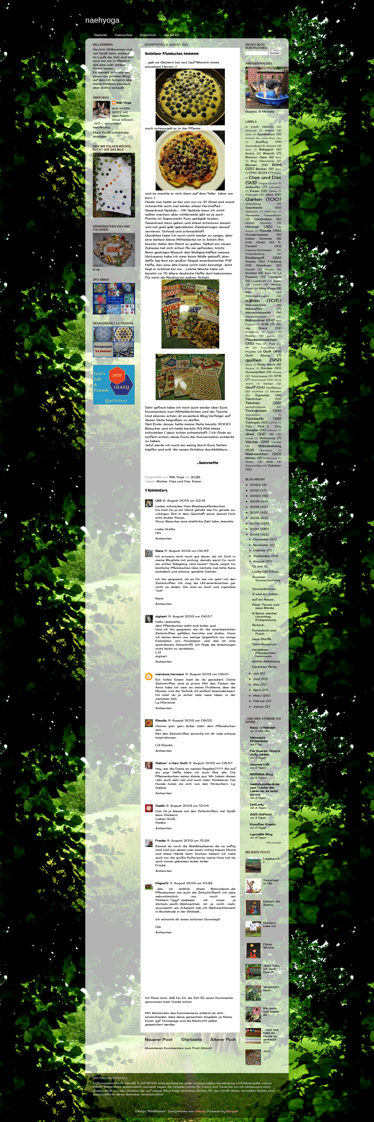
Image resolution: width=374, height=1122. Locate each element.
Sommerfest (255, 372)
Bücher (162, 481)
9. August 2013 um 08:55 (190, 720)
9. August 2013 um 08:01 (207, 674)
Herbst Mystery (258, 222)
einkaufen (252, 187)
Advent (269, 130)
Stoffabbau (273, 387)
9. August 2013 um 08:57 (210, 763)
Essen (196, 481)
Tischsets (252, 422)
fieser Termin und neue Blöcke (265, 606)
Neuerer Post (158, 1039)
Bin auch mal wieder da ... (271, 1011)
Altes (248, 134)
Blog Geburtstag (262, 161)
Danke (277, 173)
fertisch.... (259, 625)
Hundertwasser (256, 234)
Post (272, 343)
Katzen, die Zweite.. (271, 903)
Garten (253, 199)
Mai (256, 684)
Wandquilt (266, 450)
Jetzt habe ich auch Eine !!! (271, 969)
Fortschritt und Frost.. (264, 632)
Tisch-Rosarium (264, 644)
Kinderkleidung (254, 253)
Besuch (268, 153)
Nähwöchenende (255, 316)
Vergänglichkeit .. (271, 988)
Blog (278, 157)
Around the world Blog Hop (263, 138)
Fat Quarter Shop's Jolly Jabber (265, 752)
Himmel (251, 227)
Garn (269, 194)
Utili (158, 500)
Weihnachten (256, 454)
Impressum (148, 35)
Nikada (200, 1111)
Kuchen (251, 273)
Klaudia (161, 720)
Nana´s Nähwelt (262, 727)
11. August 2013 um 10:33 (191, 883)
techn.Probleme (255, 407)
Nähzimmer (255, 320)
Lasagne (274, 276)
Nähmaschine (255, 305)
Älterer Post (223, 1039)
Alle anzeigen (273, 842)
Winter (249, 461)
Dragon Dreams (267, 183)
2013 (255, 534)
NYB (264, 324)
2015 (255, 523)
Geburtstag (252, 203)
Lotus (257, 284)
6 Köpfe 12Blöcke (259, 126)
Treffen (273, 422)
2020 (256, 495)
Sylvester (262, 395)
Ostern (272, 332)
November (261, 545)
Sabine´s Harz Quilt (171, 763)
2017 (255, 512)
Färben (273, 191)
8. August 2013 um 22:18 (184, 500)
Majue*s (161, 883)
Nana (159, 550)
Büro (278, 169)
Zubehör (274, 465)
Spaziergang (259, 376)
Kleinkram (263, 265)
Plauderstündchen (261, 340)
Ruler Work (266, 364)
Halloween (270, 211)
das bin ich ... (173, 35)
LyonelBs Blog (261, 834)
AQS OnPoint (261, 814)
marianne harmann (169, 674)
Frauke (160, 840)
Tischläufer (254, 419)
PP (247, 347)
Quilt (267, 351)
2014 (255, 529)
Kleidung (274, 261)
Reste (248, 364)
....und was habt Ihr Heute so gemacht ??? (270, 1036)
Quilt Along (257, 355)
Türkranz (272, 430)
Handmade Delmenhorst (263, 215)
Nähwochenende (258, 312)
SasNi (160, 805)
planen (271, 336)
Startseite (100, 35)
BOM (276, 165)
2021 (255, 490)
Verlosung (267, 438)
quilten (253, 360)
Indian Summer (258, 238)
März (258, 695)
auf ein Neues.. (263, 599)
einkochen (275, 187)
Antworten (163, 538)
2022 (256, 484)
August (259, 561)
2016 (255, 518)
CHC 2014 (258, 172)
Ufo (271, 434)
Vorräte (276, 442)
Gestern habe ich (269, 924)
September (262, 556)
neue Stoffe (261, 639)
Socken (266, 368)
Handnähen (263, 219)
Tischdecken (256, 411)
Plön (258, 343)
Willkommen (270, 458)
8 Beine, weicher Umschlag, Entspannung (264, 616)
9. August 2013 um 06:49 (186, 550)
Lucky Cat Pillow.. (265, 571)
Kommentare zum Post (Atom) (187, 1048)
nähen (252, 300)
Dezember (261, 539)
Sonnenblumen (264, 589)
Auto (248, 149)
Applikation (266, 134)
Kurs (268, 273)
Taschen (252, 403)
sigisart (161, 616)
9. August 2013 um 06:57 (190, 616)
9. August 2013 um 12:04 (187, 805)
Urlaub (249, 438)
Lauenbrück (258, 280)
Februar (259, 701)
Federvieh (251, 194)
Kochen (269, 269)
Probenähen (268, 347)
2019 (255, 501)
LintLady (256, 804)
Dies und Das (179, 481)
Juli (256, 673)
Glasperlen (251, 211)
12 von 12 (260, 566)
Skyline (249, 368)
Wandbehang (269, 446)
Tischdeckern (253, 415)
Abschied (250, 130)
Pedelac (250, 335)
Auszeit (271, 145)
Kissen (250, 261)
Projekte (250, 351)
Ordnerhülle (252, 332)
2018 (255, 507)
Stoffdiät (257, 391)
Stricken (275, 391)
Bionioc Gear (256, 157)
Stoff (250, 387)
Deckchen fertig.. (265, 666)
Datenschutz (124, 35)
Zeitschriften (253, 465)
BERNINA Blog (261, 774)
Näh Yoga (123, 102)
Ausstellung (252, 145)
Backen (250, 153)
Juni (257, 679)
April (257, 690)
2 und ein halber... (266, 594)
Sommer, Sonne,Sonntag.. (266, 580)
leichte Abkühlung (266, 661)
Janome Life (259, 764)
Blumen (251, 165)
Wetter (250, 458)
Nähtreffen (253, 309)
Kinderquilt (254, 258)
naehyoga (102, 20)
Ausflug (262, 141)
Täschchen (253, 399)
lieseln (277, 280)
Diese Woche (268, 946)
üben (249, 434)
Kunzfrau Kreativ (263, 824)
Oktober (260, 550)
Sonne (277, 372)
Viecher (251, 442)
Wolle (269, 461)
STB (277, 376)
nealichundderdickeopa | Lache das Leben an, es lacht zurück (264, 789)
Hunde (265, 231)
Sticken (268, 383)
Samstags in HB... (271, 882)
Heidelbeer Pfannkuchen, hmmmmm (264, 653)
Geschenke (253, 207)
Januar (259, 706)
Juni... (267, 1051)
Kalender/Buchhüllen (258, 250)
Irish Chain (255, 242)
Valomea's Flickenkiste (259, 739)
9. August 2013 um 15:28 (188, 840)
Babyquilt (266, 149)
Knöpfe (250, 269)
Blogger (232, 1111)
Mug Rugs (267, 288)
